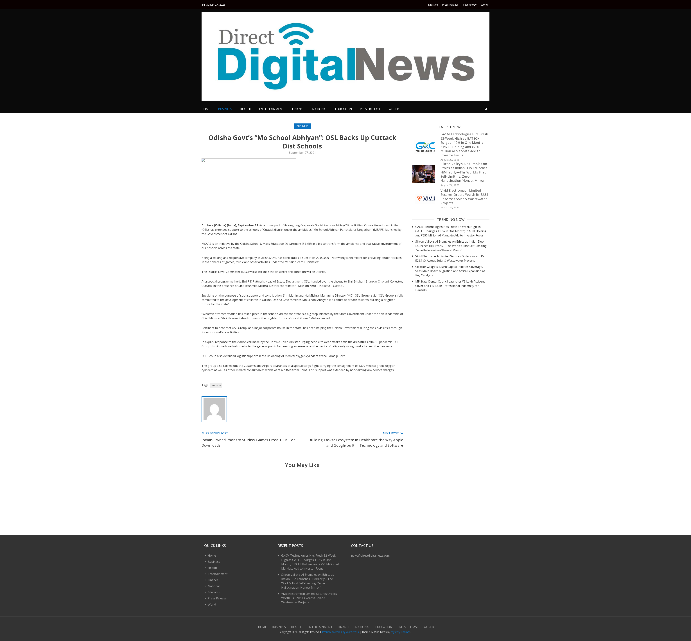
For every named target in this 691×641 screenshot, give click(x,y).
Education (343, 109)
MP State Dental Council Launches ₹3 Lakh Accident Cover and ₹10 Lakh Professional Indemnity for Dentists (450, 285)
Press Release (450, 4)
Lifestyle (433, 4)
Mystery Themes (400, 632)
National (319, 109)
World (484, 4)
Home (206, 109)
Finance (298, 109)
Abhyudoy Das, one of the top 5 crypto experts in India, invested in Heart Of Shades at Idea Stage (300, 513)
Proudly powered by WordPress (341, 632)
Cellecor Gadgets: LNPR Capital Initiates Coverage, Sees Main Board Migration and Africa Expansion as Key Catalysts (450, 271)
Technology (470, 4)
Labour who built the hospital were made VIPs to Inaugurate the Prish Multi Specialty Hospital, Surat (367, 513)
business (216, 385)
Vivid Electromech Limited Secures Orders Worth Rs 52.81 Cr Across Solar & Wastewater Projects (464, 196)
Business (225, 109)
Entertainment (271, 109)
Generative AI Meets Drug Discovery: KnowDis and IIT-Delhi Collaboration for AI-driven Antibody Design (233, 513)
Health (245, 109)
